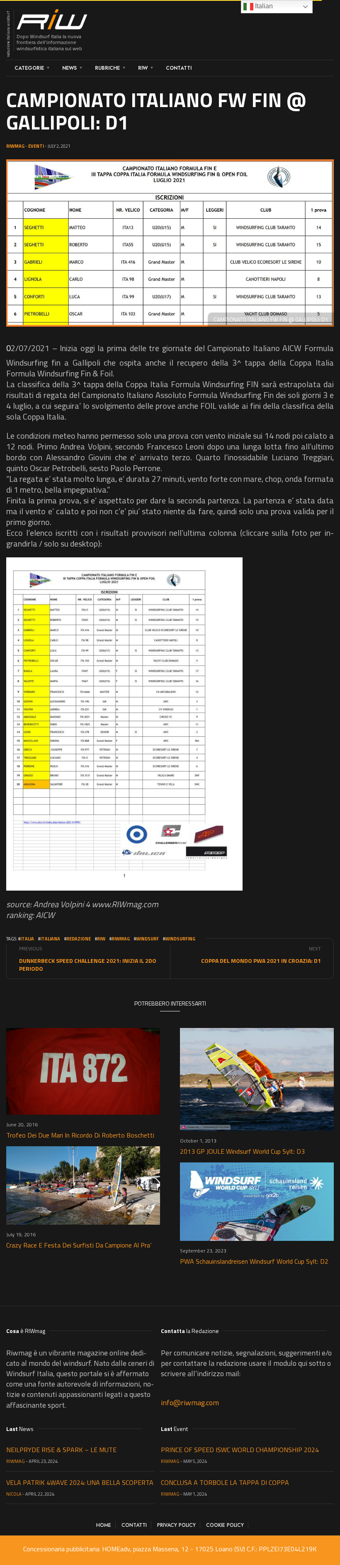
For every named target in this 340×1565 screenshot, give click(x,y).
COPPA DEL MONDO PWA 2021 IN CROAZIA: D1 (261, 960)
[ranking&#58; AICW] (124, 724)
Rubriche (107, 68)
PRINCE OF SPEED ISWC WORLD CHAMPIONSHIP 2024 (240, 1450)
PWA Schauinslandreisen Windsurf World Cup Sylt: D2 (254, 1261)
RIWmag (15, 146)
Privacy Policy (176, 1525)
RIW (143, 68)
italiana (50, 938)
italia (27, 938)
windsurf (147, 938)
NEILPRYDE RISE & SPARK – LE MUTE (61, 1450)
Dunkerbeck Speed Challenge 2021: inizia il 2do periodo (87, 964)
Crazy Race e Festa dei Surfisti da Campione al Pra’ (78, 1245)
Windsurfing (180, 938)
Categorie (29, 68)
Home (103, 1525)
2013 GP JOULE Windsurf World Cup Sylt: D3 (242, 1151)
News (69, 68)
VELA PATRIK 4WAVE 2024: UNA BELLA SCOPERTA (79, 1482)
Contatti (179, 68)
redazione (78, 938)
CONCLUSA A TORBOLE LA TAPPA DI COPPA (225, 1482)
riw (101, 938)
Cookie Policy (225, 1525)
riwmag (121, 938)
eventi (36, 146)
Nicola (14, 1494)
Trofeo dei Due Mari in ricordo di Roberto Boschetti (80, 1135)
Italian (263, 6)
